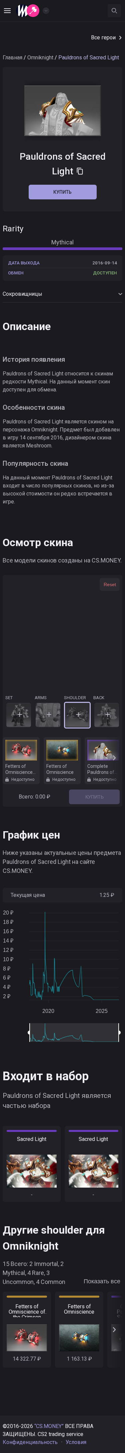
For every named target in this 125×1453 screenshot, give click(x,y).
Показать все (102, 1281)
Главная (12, 57)
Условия (76, 1442)
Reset (110, 584)
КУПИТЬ (94, 797)
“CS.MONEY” (49, 1426)
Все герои (103, 37)
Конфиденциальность (30, 1442)
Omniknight (40, 57)
